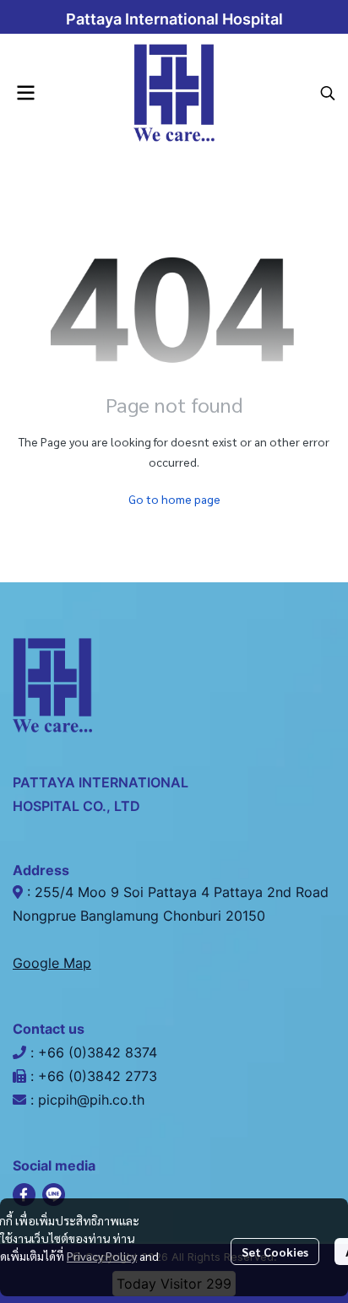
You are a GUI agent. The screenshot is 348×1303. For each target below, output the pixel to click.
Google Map (52, 962)
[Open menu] (25, 93)
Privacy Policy (102, 1255)
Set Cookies (275, 1251)
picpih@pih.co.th (91, 1099)
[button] (328, 93)
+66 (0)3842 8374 (99, 1052)
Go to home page (174, 498)
